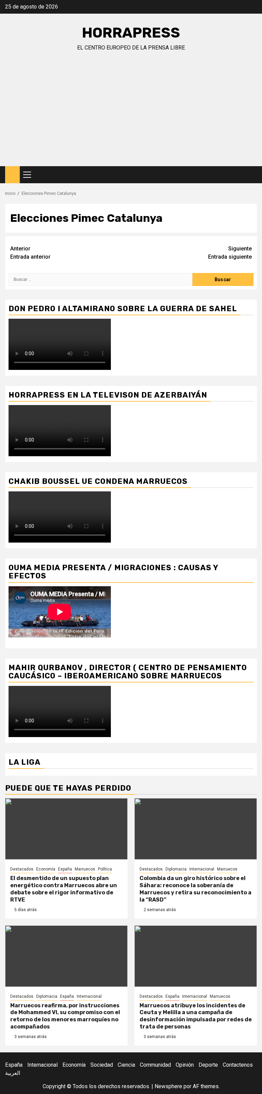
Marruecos (85, 869)
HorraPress (131, 32)
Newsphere (168, 1086)
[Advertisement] (131, 115)
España (65, 869)
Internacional (201, 869)
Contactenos (238, 1065)
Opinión (185, 1065)
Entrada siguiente (230, 252)
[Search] (252, 175)
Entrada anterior (30, 252)
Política (105, 869)
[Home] (12, 174)
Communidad (155, 1065)
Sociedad (101, 1065)
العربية (12, 1073)
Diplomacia (176, 869)
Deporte (208, 1065)
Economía (45, 869)
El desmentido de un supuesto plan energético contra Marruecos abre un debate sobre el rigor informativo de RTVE (63, 889)
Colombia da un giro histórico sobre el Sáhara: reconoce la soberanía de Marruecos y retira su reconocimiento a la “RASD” (195, 889)
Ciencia (126, 1065)
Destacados (21, 869)
